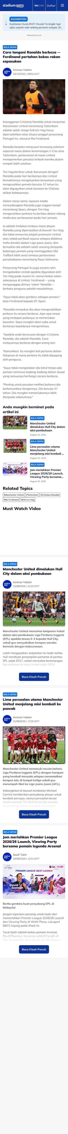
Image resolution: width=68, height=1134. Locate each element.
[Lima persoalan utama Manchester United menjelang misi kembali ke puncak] (15, 446)
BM (36, 5)
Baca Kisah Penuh (34, 677)
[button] (6, 20)
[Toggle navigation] (62, 5)
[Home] (13, 5)
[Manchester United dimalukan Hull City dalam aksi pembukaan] (15, 422)
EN (42, 5)
